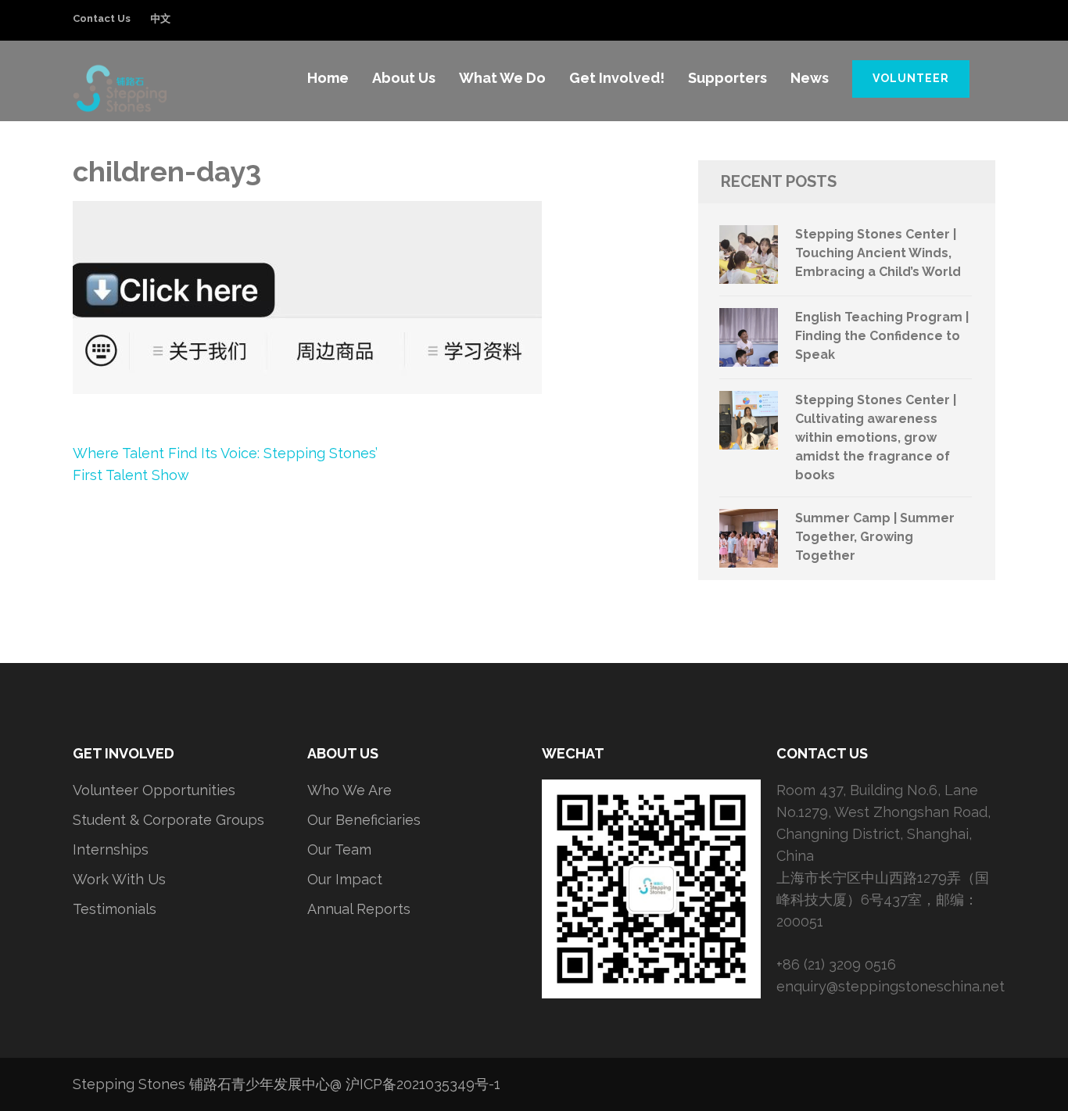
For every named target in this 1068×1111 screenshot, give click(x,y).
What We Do (502, 78)
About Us (403, 78)
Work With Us (119, 879)
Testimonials (114, 909)
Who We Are (349, 790)
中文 (160, 18)
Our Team (339, 849)
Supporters (727, 78)
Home (328, 78)
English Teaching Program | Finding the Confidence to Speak (882, 336)
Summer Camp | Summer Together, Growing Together (875, 537)
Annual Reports (358, 909)
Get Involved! (617, 78)
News (809, 78)
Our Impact (344, 879)
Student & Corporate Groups (168, 820)
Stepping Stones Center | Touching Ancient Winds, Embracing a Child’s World (878, 253)
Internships (111, 849)
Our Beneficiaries (364, 820)
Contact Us (102, 18)
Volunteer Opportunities (154, 790)
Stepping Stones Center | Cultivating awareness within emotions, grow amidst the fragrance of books (875, 437)
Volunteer (911, 78)
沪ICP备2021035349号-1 (423, 1084)
